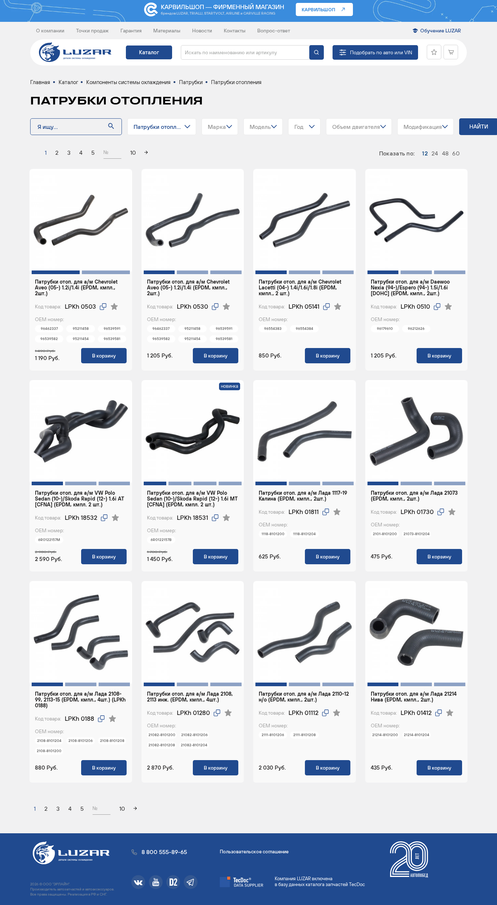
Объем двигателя (356, 126)
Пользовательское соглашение (254, 851)
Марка (217, 126)
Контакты (235, 30)
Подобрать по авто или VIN (381, 52)
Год (298, 126)
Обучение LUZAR (440, 30)
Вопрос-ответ (273, 30)
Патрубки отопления (161, 126)
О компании (50, 30)
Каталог (149, 52)
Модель (260, 126)
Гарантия (131, 30)
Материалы (166, 30)
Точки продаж (92, 30)
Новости (202, 30)
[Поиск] (316, 52)
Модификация (422, 126)
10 (133, 152)
